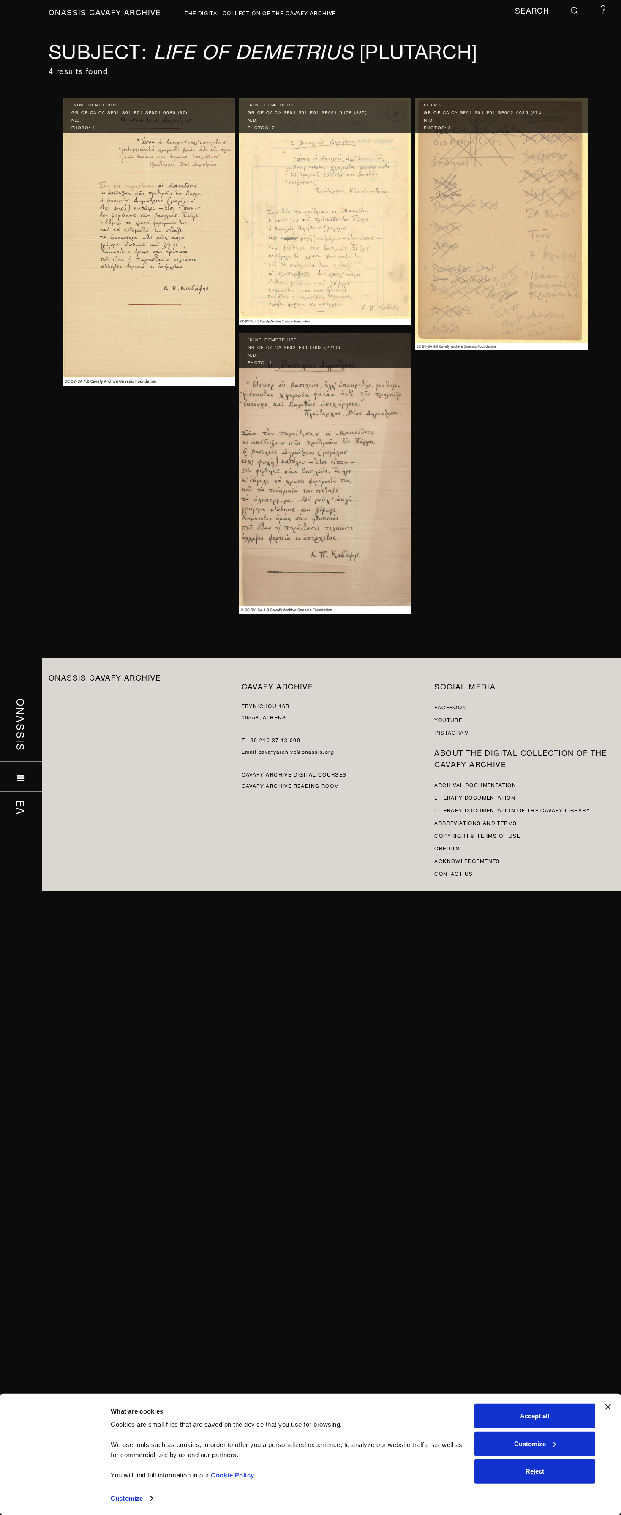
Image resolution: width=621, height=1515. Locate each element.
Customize (127, 1498)
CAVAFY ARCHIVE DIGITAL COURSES (294, 774)
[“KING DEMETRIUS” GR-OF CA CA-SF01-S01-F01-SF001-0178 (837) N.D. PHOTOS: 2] (325, 209)
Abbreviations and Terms (475, 822)
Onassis (21, 725)
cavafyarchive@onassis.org (296, 751)
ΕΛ (21, 807)
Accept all (534, 1416)
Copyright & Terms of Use (477, 835)
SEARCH (533, 9)
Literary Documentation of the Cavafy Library (512, 810)
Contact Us (453, 873)
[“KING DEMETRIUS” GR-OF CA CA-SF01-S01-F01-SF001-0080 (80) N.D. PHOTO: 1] (149, 239)
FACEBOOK (450, 706)
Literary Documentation (474, 797)
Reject (535, 1471)
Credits (447, 848)
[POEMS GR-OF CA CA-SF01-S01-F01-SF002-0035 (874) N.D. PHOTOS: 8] (501, 222)
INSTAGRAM (451, 732)
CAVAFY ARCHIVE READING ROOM (290, 785)
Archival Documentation (475, 784)
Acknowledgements (467, 860)
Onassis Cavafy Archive (105, 11)
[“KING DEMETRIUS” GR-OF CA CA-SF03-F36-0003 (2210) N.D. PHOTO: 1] (325, 471)
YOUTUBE (448, 719)
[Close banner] (608, 1407)
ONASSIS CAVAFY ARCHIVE (105, 676)
